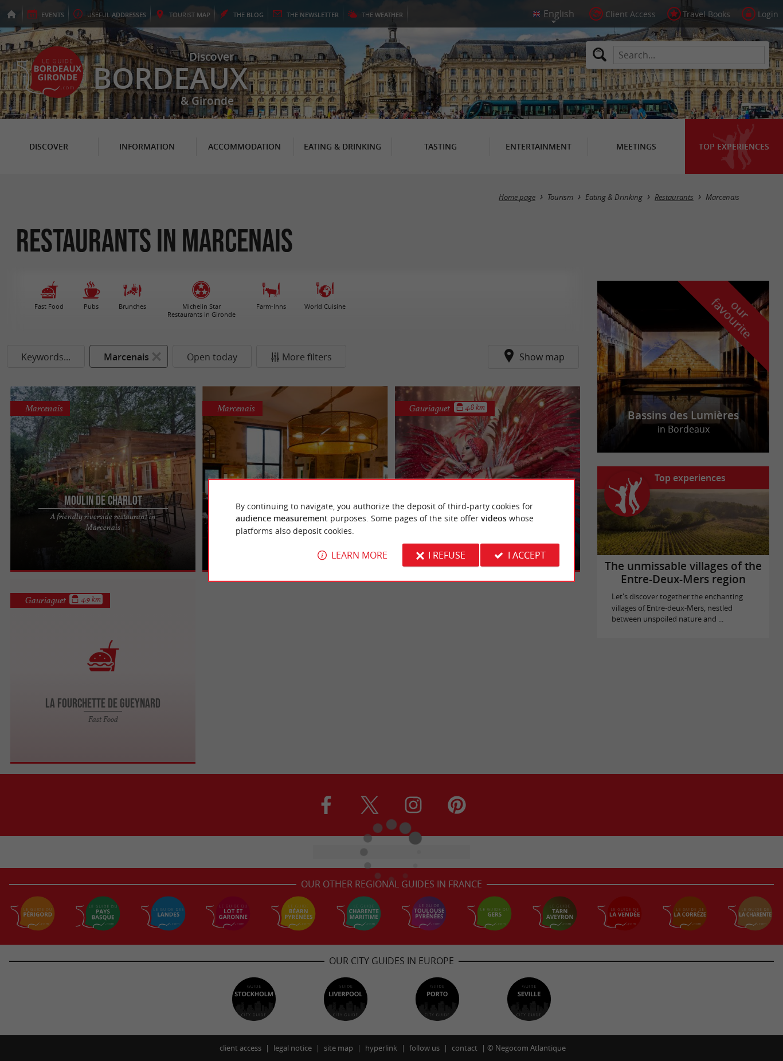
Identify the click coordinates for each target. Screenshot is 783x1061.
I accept (527, 555)
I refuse (446, 555)
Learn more (359, 555)
